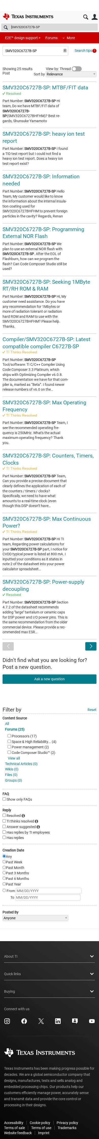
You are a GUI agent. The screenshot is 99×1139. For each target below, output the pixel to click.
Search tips (83, 51)
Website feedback (18, 1133)
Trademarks (67, 1128)
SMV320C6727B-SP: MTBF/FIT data (45, 88)
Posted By (11, 912)
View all (14, 758)
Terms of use (41, 1128)
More (71, 38)
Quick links (12, 974)
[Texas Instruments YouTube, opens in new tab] (92, 1023)
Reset (92, 710)
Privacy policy (67, 1123)
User (94, 17)
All (7, 724)
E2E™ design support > (22, 38)
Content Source (15, 718)
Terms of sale (14, 1128)
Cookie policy (40, 1123)
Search (85, 17)
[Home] (28, 16)
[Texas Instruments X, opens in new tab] (41, 1023)
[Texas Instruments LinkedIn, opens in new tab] (58, 1023)
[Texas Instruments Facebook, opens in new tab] (24, 1023)
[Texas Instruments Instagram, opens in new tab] (7, 1023)
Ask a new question (49, 679)
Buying (9, 991)
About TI (11, 956)
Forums (51, 38)
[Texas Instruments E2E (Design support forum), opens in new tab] (75, 1023)
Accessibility (13, 1123)
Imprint (44, 1133)
